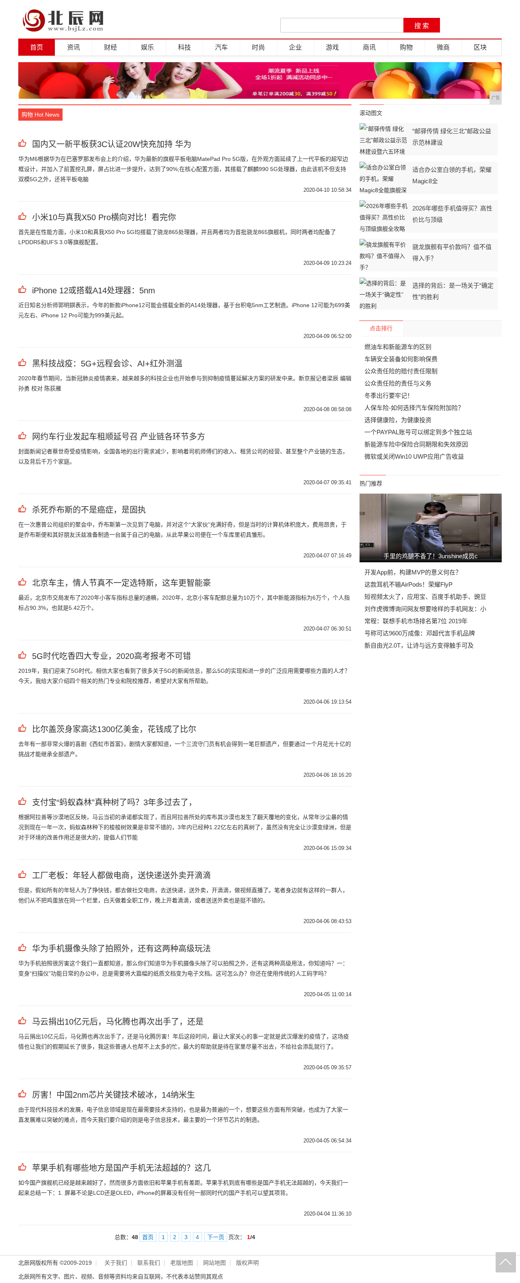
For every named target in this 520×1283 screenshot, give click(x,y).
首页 (36, 47)
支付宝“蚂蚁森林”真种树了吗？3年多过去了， (114, 802)
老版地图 (181, 1263)
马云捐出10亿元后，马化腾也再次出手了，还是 (118, 1021)
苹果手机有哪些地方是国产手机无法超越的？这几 (121, 1168)
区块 (480, 47)
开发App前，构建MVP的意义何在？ (413, 572)
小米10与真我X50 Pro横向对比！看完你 (104, 217)
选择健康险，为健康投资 (397, 419)
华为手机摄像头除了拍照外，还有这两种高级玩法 (121, 948)
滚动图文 (371, 113)
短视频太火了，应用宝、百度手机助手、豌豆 (425, 596)
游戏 (332, 47)
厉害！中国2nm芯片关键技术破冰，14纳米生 (113, 1094)
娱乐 (147, 47)
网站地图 (214, 1263)
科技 (184, 47)
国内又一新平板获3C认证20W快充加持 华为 (111, 144)
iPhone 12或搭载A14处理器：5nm (93, 290)
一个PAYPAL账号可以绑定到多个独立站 (418, 432)
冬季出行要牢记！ (388, 395)
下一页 (215, 1237)
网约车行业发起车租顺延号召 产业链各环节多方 (118, 436)
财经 (110, 47)
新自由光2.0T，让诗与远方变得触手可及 (419, 645)
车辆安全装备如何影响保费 (401, 358)
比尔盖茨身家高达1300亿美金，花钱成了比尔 (114, 729)
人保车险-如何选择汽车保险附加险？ (414, 407)
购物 (406, 47)
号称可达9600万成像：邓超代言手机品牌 (419, 633)
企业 (295, 47)
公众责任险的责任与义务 (397, 383)
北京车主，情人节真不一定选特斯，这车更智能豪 (121, 583)
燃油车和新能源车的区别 (397, 346)
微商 (443, 47)
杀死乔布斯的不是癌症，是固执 (89, 509)
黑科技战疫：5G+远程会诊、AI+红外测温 (107, 363)
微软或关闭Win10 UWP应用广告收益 (414, 456)
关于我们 (115, 1263)
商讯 (369, 47)
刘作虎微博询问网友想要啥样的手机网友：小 (425, 608)
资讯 (73, 47)
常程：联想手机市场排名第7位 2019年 (416, 621)
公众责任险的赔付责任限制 (401, 371)
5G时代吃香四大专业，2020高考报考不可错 (111, 656)
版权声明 (247, 1263)
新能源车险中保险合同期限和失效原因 (416, 444)
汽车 (221, 47)
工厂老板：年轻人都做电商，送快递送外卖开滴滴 (121, 875)
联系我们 (148, 1263)
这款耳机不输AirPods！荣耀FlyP (408, 584)
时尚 (258, 47)
